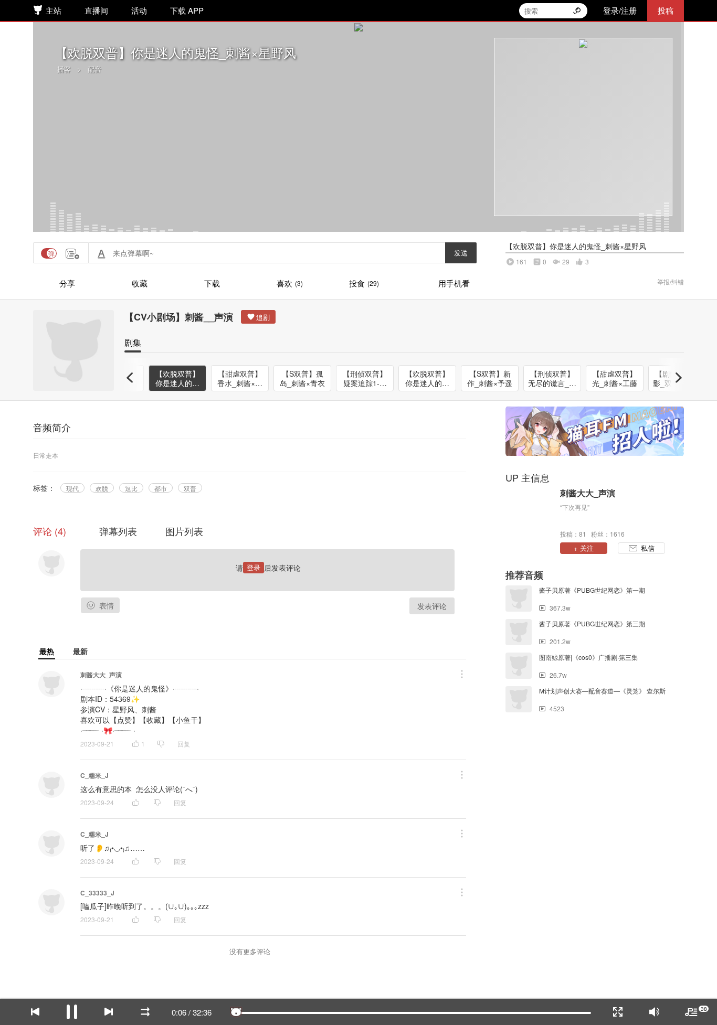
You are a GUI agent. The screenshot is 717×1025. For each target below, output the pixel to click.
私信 (648, 548)
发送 (461, 253)
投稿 (665, 10)
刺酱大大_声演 (101, 674)
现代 (72, 488)
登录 (253, 567)
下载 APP (187, 10)
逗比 (131, 488)
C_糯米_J (94, 775)
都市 (160, 488)
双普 (190, 488)
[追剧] (258, 317)
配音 (94, 69)
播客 (64, 69)
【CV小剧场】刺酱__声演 (178, 317)
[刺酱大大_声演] (530, 512)
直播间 (96, 10)
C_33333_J (97, 893)
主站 (53, 10)
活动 (139, 10)
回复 (183, 743)
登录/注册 (620, 10)
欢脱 (102, 488)
